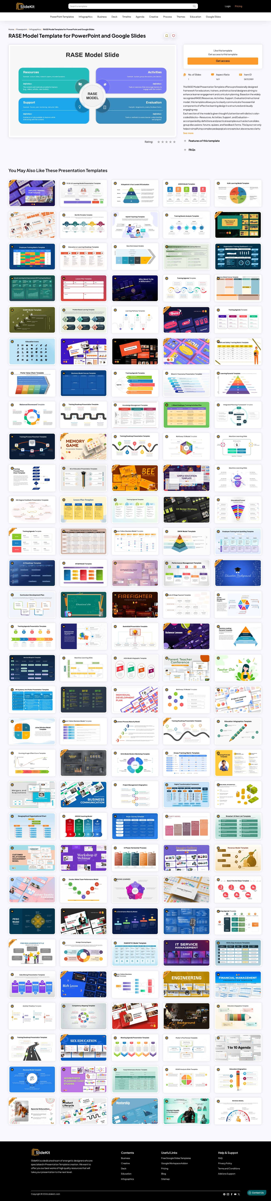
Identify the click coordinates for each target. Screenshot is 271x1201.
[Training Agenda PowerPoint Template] (238, 921)
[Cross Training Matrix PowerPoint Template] (186, 763)
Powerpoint (21, 29)
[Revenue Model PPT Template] (32, 1079)
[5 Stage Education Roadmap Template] (83, 256)
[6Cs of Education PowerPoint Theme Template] (83, 478)
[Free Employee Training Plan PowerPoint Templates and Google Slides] (32, 193)
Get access (223, 60)
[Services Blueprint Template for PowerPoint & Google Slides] (32, 668)
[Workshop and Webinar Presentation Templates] (83, 858)
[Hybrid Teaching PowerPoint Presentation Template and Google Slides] (135, 225)
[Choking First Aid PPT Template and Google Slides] (238, 763)
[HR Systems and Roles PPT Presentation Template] (32, 699)
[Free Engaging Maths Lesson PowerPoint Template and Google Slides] (83, 984)
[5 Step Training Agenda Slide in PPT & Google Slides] (32, 636)
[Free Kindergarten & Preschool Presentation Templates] (186, 351)
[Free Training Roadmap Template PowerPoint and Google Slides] (186, 731)
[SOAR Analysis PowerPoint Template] (186, 1079)
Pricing (238, 6)
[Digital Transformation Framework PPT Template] (186, 795)
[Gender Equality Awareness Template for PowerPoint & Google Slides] (32, 889)
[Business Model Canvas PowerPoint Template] (83, 383)
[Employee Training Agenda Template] (186, 256)
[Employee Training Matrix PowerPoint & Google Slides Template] (32, 256)
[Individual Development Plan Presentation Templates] (135, 699)
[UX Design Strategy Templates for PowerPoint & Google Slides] (186, 510)
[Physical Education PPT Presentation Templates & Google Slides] (135, 351)
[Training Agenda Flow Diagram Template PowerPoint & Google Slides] (186, 288)
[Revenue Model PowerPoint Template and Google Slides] (238, 858)
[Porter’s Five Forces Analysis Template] (186, 1048)
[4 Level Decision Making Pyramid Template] (238, 636)
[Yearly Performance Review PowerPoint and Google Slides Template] (135, 1079)
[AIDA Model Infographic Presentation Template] (135, 668)
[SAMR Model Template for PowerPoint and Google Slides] (32, 320)
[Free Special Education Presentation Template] (32, 1111)
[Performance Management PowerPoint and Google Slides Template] (186, 573)
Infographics (85, 16)
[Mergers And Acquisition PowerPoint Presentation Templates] (32, 795)
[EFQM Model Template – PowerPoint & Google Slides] (83, 573)
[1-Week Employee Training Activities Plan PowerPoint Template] (83, 541)
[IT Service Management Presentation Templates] (186, 953)
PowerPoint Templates (62, 16)
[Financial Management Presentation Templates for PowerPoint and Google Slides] (238, 984)
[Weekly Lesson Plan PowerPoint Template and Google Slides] (83, 510)
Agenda (140, 16)
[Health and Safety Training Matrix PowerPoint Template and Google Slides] (238, 351)
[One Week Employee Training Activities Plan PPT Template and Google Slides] (186, 415)
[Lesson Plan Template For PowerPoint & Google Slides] (83, 288)
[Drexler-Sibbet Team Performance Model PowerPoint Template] (83, 889)
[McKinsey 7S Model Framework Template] (186, 699)
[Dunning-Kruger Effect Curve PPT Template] (32, 763)
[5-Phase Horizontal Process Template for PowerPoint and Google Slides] (135, 858)
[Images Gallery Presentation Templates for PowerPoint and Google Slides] (186, 858)
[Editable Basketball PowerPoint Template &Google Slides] (135, 636)
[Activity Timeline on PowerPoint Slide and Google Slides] (32, 1016)
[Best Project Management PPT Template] (135, 795)
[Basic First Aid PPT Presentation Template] (238, 889)
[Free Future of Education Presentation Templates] (238, 225)
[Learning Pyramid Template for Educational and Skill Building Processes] (238, 383)
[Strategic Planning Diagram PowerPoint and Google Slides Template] (83, 953)
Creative (153, 16)
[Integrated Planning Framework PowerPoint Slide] (238, 415)
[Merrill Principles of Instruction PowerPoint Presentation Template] (83, 225)
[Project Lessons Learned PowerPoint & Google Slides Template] (238, 699)
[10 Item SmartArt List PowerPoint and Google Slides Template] (238, 826)
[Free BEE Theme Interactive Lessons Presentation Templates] (135, 478)
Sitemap (165, 1179)
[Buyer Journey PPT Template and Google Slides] (135, 826)
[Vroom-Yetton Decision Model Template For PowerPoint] (83, 731)
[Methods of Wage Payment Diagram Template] (186, 605)
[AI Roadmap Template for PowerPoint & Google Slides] (32, 573)
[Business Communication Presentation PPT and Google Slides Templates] (83, 795)
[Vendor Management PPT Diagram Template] (238, 605)
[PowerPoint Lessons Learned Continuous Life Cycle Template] (135, 889)
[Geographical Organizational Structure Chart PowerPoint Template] (32, 826)
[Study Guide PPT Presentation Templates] (83, 921)
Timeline (126, 16)
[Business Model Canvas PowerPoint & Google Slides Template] (238, 288)
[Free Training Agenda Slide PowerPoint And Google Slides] (32, 541)
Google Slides (213, 16)
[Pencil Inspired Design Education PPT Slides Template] (238, 1016)
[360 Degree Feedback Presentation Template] (32, 510)
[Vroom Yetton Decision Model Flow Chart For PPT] (135, 984)
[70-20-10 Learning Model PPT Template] (83, 193)
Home (11, 29)
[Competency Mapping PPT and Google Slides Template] (83, 1016)
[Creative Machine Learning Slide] (83, 668)
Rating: (149, 141)
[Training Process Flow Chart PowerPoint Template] (32, 446)
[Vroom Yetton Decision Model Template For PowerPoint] (135, 541)
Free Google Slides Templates (176, 1158)
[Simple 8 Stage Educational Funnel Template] (238, 510)
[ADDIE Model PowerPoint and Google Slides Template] (186, 193)
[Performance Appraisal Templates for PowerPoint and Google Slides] (83, 351)
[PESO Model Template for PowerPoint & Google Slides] (32, 921)
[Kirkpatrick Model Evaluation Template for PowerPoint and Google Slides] (135, 193)
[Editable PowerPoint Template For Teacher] (238, 668)
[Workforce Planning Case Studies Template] (83, 1079)
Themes (181, 16)
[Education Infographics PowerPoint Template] (83, 636)
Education (195, 16)
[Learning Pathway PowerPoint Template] (135, 320)
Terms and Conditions (229, 1168)
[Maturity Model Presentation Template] (186, 826)
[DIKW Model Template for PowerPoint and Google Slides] (186, 541)
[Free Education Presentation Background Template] (238, 573)
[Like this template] (173, 36)
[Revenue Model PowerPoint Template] (238, 1111)
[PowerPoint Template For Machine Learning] (238, 478)
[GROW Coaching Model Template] (83, 826)
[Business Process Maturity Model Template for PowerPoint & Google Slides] (135, 731)
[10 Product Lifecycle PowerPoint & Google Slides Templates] (83, 1111)
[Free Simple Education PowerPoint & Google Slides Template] (186, 478)
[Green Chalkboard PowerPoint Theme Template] (83, 605)
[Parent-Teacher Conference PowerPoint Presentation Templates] (186, 668)
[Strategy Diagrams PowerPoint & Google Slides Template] (186, 889)
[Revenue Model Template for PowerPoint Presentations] (238, 795)
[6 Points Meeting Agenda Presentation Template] (135, 1048)
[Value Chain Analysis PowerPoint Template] (135, 256)
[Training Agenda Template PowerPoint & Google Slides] (135, 510)
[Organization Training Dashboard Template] (238, 256)
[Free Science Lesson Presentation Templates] (186, 636)
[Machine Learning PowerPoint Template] (238, 446)
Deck (114, 16)
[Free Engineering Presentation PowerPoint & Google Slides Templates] (186, 984)
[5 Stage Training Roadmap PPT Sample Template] (135, 446)
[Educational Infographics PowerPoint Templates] (238, 1079)
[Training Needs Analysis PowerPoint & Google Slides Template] (186, 225)
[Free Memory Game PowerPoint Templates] (83, 446)
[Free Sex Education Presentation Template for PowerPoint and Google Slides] (83, 1048)
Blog (163, 1173)
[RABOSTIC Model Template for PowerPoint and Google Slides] (135, 953)
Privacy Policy (225, 1163)
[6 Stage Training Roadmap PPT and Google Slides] (83, 415)
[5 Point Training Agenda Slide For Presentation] (135, 383)
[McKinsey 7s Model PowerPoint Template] (186, 446)
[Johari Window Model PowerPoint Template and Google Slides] (32, 731)
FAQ (220, 1158)
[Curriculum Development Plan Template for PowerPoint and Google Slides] (32, 605)
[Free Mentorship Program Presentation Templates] (135, 1111)
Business (102, 16)
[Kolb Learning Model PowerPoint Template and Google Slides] (238, 193)
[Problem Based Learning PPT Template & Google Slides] (83, 320)
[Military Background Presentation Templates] (186, 1016)
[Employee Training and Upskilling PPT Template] (238, 541)
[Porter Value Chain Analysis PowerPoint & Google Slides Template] (32, 383)
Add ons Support (226, 1173)
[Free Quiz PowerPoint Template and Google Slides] (186, 320)
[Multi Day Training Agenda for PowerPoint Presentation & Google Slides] (238, 320)
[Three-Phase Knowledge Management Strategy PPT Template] (135, 415)
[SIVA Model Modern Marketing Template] (135, 763)
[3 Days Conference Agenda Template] (83, 699)
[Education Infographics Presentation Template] (238, 731)
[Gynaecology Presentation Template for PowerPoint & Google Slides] (135, 573)
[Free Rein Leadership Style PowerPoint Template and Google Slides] (32, 953)
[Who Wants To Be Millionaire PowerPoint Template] (135, 288)
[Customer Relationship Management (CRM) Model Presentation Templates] (32, 858)
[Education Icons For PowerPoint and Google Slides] (32, 351)
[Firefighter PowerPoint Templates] (135, 605)
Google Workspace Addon (174, 1163)
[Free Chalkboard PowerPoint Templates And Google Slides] (83, 763)
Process (167, 16)
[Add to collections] (166, 36)
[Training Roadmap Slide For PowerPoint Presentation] (32, 1048)
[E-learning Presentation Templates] (32, 225)
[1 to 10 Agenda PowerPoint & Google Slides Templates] (238, 1048)
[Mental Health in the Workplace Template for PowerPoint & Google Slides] (186, 1111)
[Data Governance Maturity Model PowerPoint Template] (135, 921)
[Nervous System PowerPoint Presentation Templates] (135, 1016)
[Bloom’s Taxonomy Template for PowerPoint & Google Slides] (186, 383)
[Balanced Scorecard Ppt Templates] (32, 415)
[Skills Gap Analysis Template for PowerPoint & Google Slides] (238, 953)
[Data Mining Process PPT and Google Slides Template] (32, 984)
